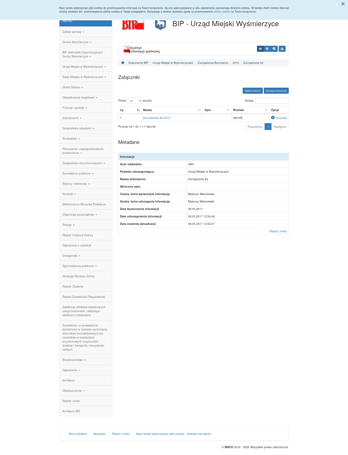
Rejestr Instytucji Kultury (77, 235)
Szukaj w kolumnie (276, 90)
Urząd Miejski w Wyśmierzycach (83, 66)
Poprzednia (255, 127)
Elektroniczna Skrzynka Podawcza (84, 204)
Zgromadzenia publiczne (78, 266)
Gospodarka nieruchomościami (82, 163)
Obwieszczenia (72, 391)
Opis (207, 110)
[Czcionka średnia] (267, 49)
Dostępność (70, 255)
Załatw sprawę (72, 32)
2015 (236, 63)
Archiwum (68, 380)
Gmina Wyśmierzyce (75, 42)
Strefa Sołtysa (71, 87)
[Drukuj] (282, 49)
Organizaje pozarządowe (78, 214)
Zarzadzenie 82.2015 (156, 118)
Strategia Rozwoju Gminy (78, 276)
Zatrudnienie (70, 118)
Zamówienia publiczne (77, 173)
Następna (280, 127)
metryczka (281, 118)
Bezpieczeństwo (73, 360)
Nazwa (147, 110)
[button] (343, 3)
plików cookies (222, 11)
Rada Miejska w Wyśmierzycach (83, 77)
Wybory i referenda (75, 184)
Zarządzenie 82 (253, 63)
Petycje (67, 225)
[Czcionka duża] (274, 49)
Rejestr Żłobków (72, 286)
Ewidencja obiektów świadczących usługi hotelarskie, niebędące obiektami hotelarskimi (84, 311)
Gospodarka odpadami (77, 128)
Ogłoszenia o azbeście (76, 245)
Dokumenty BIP (138, 63)
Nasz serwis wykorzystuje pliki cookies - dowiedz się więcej (173, 434)
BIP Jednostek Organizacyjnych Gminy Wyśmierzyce (82, 54)
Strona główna (77, 434)
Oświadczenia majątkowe (78, 97)
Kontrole (68, 194)
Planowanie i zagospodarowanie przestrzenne (83, 151)
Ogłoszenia (70, 370)
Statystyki (99, 434)
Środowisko (70, 138)
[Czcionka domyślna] (260, 49)
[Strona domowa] (122, 63)
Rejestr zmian (71, 401)
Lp (122, 110)
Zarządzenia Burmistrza (213, 63)
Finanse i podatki (73, 108)
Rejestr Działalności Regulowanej (83, 297)
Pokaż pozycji (134, 100)
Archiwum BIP (71, 411)
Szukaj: (249, 100)
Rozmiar (238, 110)
